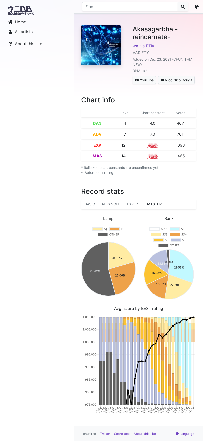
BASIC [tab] (90, 204)
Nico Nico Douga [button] (178, 80)
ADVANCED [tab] (111, 204)
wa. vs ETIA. (144, 45)
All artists (24, 31)
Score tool (122, 434)
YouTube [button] (147, 80)
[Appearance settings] (197, 6)
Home (20, 21)
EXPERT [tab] (133, 204)
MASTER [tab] (154, 204)
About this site (28, 43)
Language (187, 434)
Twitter (105, 434)
